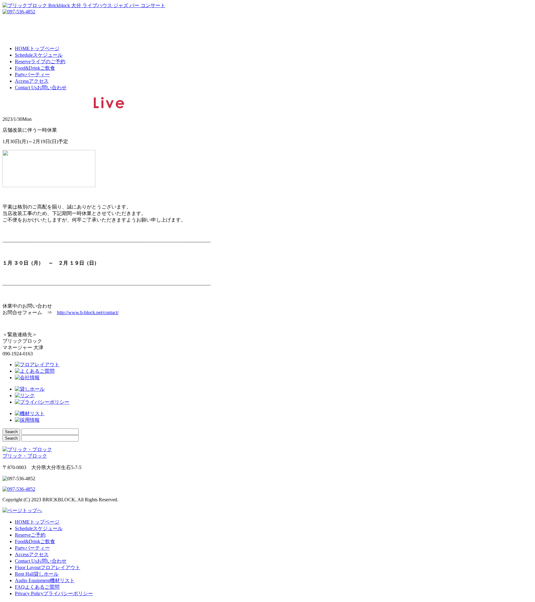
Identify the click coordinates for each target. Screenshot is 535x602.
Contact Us (41, 87)
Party (32, 74)
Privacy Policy (54, 593)
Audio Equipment (45, 580)
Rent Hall (37, 574)
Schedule (39, 55)
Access (32, 81)
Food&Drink (35, 68)
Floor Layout (47, 567)
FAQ (37, 587)
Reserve (40, 61)
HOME (37, 48)
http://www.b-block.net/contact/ (88, 312)
